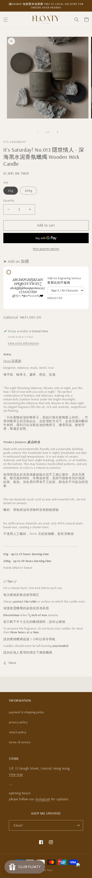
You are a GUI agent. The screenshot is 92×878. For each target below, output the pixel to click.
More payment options (46, 248)
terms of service (20, 742)
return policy (17, 732)
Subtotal (10, 317)
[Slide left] (38, 132)
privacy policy (18, 722)
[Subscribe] (78, 825)
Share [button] (12, 663)
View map (16, 774)
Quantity (8, 200)
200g (28, 191)
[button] (5, 19)
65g (10, 191)
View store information (23, 343)
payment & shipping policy (26, 712)
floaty (49, 870)
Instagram (43, 799)
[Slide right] (58, 132)
